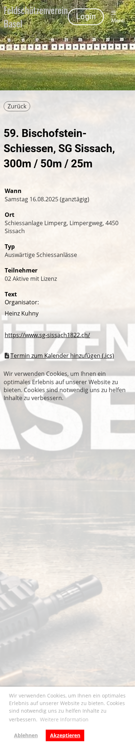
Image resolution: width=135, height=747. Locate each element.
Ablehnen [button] (26, 735)
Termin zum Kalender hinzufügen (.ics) (62, 356)
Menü (118, 20)
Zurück (17, 106)
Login (86, 16)
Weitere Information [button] (64, 719)
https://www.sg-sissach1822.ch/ (47, 335)
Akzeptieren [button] (65, 735)
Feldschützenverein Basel (36, 17)
